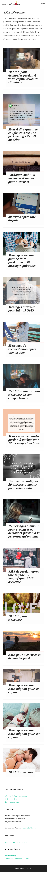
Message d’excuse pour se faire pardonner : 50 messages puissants (22, 260)
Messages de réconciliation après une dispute (22, 349)
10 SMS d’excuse (20, 772)
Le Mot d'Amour (29, 828)
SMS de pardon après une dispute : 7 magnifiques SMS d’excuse (23, 576)
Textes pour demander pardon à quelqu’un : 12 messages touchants (24, 439)
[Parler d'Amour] (11, 3)
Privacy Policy (10, 856)
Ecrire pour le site (12, 799)
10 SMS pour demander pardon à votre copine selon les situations (23, 77)
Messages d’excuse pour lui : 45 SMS (21, 308)
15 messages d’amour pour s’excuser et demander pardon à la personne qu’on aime (24, 531)
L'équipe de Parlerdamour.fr (16, 796)
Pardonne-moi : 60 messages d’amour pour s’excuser (21, 178)
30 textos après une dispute (22, 218)
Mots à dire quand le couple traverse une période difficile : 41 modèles (23, 134)
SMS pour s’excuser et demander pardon (24, 656)
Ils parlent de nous (12, 802)
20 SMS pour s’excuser (17, 617)
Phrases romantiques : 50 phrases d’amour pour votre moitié (24, 484)
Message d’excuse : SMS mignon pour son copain (24, 733)
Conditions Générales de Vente (17, 859)
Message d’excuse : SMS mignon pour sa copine (23, 688)
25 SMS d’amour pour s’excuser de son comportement (24, 394)
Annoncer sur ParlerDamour (16, 842)
